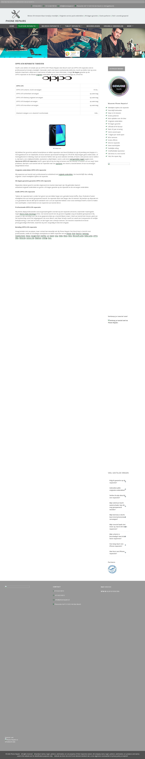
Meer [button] (129, 26)
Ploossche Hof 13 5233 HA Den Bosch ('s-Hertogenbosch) (95, 6)
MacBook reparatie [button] (50, 26)
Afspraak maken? (116, 69)
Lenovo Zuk (30, 238)
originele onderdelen (66, 174)
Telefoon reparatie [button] (27, 26)
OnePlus (43, 236)
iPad (73, 233)
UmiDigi (44, 238)
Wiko (17, 238)
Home (11, 26)
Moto (70, 236)
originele (39, 74)
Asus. (50, 238)
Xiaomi (52, 236)
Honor (23, 236)
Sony (56, 236)
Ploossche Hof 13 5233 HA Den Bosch (68, 604)
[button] (119, 481)
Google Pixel (35, 236)
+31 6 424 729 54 (50, 6)
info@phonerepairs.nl (66, 6)
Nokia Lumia (88, 236)
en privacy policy (115, 756)
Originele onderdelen (113, 26)
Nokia (61, 236)
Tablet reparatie (72, 26)
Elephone (38, 238)
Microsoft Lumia (78, 236)
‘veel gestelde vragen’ (77, 159)
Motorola (22, 238)
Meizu (65, 236)
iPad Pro (79, 233)
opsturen (59, 163)
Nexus (28, 236)
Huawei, (18, 236)
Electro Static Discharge (28, 214)
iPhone (69, 233)
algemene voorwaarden (102, 756)
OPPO (95, 236)
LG (48, 236)
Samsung (85, 233)
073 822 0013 (37, 6)
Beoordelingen (93, 26)
